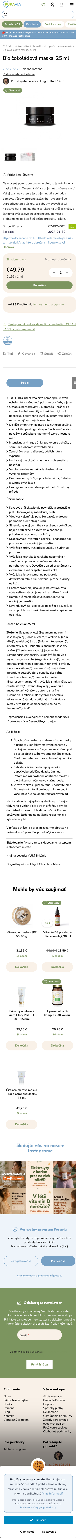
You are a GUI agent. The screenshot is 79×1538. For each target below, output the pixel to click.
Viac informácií (52, 1493)
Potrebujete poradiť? (24, 81)
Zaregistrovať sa (21, 1261)
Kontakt (9, 1416)
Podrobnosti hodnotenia (19, 74)
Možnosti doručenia (58, 259)
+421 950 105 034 (57, 1465)
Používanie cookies (55, 1428)
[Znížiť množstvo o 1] (54, 272)
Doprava (8, 247)
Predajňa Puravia (54, 1400)
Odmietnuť (27, 1532)
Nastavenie (49, 1532)
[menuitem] (12, 24)
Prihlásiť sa (58, 1261)
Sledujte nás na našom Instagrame (40, 1148)
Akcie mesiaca (52, 1396)
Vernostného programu (48, 304)
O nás (7, 1396)
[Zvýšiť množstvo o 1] (67, 272)
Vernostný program (16, 1420)
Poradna (9, 1408)
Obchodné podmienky (57, 1432)
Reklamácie (50, 1412)
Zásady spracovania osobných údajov (55, 1422)
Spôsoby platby (53, 1408)
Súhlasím (40, 1520)
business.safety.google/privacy (38, 1507)
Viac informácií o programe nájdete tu (39, 1275)
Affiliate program (15, 1449)
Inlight (44, 81)
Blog (7, 1412)
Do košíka (39, 285)
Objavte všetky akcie (19, 35)
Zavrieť (34, 359)
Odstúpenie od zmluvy (57, 1416)
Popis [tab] (24, 383)
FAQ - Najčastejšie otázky (16, 1402)
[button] (21, 969)
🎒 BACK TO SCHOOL (13, 32)
